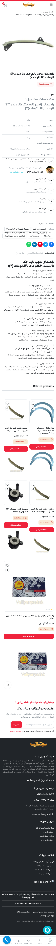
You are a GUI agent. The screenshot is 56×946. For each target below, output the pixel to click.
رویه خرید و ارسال (47, 915)
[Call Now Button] (7, 940)
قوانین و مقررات (16, 731)
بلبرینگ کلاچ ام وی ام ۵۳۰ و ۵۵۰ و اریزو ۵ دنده (16, 510)
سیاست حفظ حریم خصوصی (43, 912)
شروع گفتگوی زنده (16, 172)
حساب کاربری (48, 832)
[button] (52, 95)
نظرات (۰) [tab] (20, 253)
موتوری (45, 12)
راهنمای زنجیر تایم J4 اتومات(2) (17, 229)
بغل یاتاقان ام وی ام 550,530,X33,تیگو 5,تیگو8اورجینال (45, 430)
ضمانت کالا (48, 236)
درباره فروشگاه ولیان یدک (43, 861)
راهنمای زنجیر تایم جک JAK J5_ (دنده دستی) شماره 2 (16, 429)
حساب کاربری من (47, 840)
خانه (52, 12)
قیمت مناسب (34, 236)
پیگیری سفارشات (47, 836)
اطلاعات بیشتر (41, 447)
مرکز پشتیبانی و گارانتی (44, 828)
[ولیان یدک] (28, 4)
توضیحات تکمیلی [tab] (35, 253)
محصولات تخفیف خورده (44, 869)
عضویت (16, 724)
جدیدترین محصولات (45, 865)
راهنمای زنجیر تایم (39, 229)
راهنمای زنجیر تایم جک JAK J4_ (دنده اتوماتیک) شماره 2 (42, 510)
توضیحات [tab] (49, 253)
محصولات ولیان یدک (45, 874)
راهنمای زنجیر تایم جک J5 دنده (40, 232)
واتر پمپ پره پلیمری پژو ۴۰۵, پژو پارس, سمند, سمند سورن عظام (29, 617)
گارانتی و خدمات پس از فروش (14, 236)
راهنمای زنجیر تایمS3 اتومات (14, 232)
